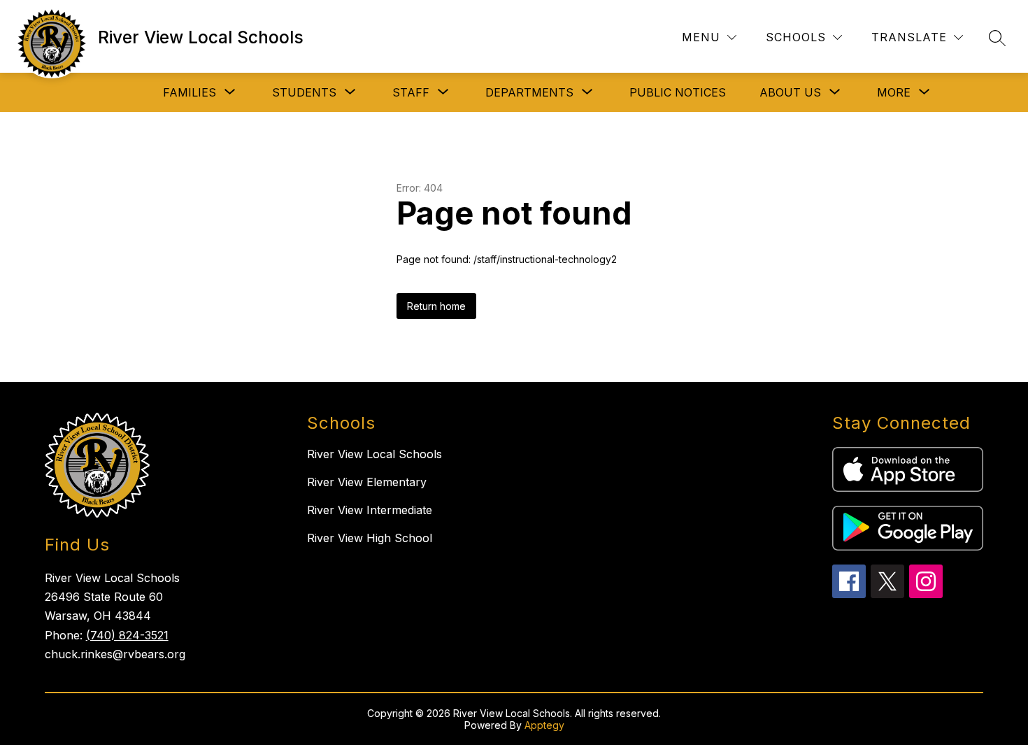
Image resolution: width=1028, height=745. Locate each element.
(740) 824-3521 (127, 635)
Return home (436, 306)
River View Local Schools (374, 454)
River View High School (369, 538)
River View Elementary (367, 482)
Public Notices (677, 92)
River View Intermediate (369, 510)
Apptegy (544, 725)
